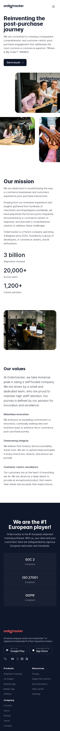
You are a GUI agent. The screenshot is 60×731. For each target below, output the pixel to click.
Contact (8, 705)
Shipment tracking (13, 673)
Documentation (39, 684)
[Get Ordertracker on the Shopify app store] (27, 659)
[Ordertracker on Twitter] (17, 659)
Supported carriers (41, 678)
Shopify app (10, 684)
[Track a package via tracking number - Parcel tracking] (14, 6)
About (7, 710)
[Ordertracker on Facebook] (22, 659)
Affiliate (8, 694)
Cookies (8, 725)
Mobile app (9, 689)
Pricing (35, 673)
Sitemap (36, 694)
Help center (38, 689)
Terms (7, 720)
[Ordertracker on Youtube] (12, 659)
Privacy (7, 715)
